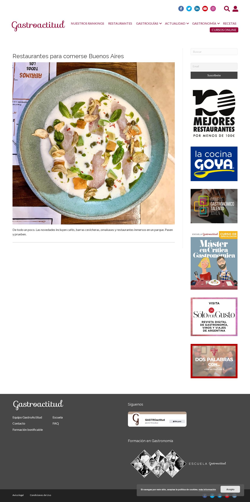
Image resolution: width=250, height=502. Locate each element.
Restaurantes (120, 23)
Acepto (230, 489)
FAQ (56, 423)
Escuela (58, 417)
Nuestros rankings (87, 23)
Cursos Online (224, 30)
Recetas (229, 23)
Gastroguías (147, 23)
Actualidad (175, 23)
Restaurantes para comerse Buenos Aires (68, 56)
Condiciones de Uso (40, 495)
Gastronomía (204, 23)
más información (207, 489)
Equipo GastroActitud (27, 417)
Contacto (18, 423)
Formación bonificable (27, 429)
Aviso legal (18, 495)
